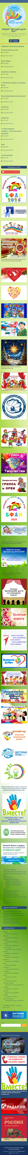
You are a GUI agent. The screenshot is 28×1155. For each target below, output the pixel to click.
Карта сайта (6, 1007)
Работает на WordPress (9, 1151)
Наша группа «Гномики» (11, 941)
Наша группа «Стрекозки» (12, 992)
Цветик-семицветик (8, 998)
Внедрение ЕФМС (7, 877)
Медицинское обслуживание (10, 879)
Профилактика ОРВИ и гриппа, (13, 883)
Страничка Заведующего (9, 869)
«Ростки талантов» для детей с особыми (14, 788)
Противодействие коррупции (11, 895)
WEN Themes (15, 1153)
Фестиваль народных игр (7, 447)
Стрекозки (6, 991)
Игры (3, 144)
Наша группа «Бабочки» (11, 934)
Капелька (5, 951)
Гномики (5, 940)
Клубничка (6, 959)
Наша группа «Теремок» (11, 996)
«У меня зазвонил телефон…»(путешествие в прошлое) (11, 131)
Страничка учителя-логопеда (11, 921)
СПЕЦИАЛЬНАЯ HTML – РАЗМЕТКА (12, 1005)
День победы (5, 61)
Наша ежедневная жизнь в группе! (13, 96)
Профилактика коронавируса (13, 881)
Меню (15, 41)
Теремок (5, 995)
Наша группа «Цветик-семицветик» (14, 1000)
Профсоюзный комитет (9, 893)
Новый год (5, 107)
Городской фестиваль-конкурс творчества (14, 787)
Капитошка (6, 955)
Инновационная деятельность (11, 891)
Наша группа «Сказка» (11, 981)
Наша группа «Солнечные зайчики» (14, 985)
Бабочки (5, 932)
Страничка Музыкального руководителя (14, 913)
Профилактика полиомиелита (13, 885)
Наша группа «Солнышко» (12, 988)
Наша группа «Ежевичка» (11, 945)
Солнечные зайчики (8, 55)
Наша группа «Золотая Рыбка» (13, 949)
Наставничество (7, 902)
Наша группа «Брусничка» (12, 937)
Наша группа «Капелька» (11, 953)
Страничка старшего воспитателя (12, 911)
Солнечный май (6, 155)
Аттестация (6, 900)
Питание (7, 887)
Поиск (3, 1023)
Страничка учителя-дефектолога (12, 923)
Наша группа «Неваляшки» (12, 969)
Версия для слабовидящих (11, 172)
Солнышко (6, 987)
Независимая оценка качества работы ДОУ (14, 871)
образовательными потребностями (14, 790)
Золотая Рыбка (7, 947)
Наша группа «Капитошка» (12, 957)
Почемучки (6, 971)
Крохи (4, 963)
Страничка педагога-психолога (11, 919)
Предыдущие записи (14, 167)
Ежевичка (5, 943)
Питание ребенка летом (9, 50)
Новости (5, 889)
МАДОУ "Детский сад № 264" (14, 30)
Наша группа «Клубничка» (12, 961)
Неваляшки (6, 967)
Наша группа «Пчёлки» (11, 977)
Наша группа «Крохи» (10, 965)
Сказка (5, 979)
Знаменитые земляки (8, 72)
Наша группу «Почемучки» (12, 973)
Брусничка (6, 936)
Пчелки (5, 975)
